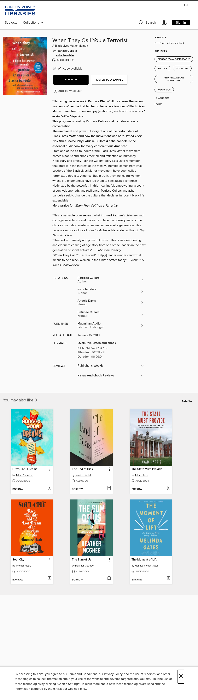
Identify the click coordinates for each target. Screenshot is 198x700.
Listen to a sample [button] (109, 80)
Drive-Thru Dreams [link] (24, 469)
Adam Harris (141, 475)
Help (186, 5)
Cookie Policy (77, 689)
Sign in (181, 23)
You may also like (18, 400)
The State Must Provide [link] (146, 469)
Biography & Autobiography (174, 59)
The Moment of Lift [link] (144, 559)
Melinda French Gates (146, 565)
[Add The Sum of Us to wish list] (109, 578)
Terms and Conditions (82, 674)
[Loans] (164, 23)
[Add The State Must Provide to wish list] (168, 488)
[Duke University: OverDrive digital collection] (20, 11)
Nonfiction (164, 90)
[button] (147, 23)
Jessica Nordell (83, 475)
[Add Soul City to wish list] (49, 578)
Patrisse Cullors (66, 51)
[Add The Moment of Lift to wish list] (168, 578)
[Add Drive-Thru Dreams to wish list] (49, 488)
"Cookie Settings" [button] (68, 684)
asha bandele (65, 55)
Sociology (182, 68)
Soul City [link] (18, 559)
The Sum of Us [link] (81, 559)
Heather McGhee (84, 565)
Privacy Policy (113, 674)
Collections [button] (32, 23)
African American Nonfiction (174, 79)
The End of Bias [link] (82, 469)
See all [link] (187, 401)
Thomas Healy (23, 565)
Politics (162, 68)
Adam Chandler (24, 475)
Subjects (11, 23)
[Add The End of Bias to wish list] (109, 488)
